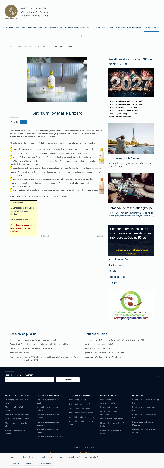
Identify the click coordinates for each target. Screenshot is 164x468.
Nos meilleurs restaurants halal (48, 401)
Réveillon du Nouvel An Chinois (15, 432)
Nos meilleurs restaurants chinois (48, 416)
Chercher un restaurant (15, 27)
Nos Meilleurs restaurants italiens (48, 409)
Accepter (15, 463)
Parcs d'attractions (134, 27)
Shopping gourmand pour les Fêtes (123, 113)
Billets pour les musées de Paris (143, 409)
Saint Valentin (115, 265)
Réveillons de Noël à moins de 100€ (123, 110)
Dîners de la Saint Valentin (111, 419)
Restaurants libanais (77, 400)
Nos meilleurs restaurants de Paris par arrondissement (33, 340)
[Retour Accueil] (11, 12)
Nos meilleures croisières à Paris (112, 425)
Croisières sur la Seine (54, 27)
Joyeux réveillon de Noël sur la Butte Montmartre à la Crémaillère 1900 (114, 340)
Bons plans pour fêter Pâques (17, 414)
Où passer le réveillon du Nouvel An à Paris (102, 357)
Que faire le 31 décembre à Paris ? (98, 344)
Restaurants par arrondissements (107, 401)
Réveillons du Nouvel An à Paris (16, 401)
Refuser (29, 463)
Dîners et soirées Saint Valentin (15, 409)
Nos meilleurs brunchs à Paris (81, 417)
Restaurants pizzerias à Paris (80, 404)
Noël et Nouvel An (118, 259)
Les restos (76, 448)
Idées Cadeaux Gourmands (119, 117)
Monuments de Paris (116, 27)
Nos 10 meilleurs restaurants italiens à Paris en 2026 (32, 348)
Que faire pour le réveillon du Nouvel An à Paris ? (104, 353)
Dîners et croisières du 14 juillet (16, 425)
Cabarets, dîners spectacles (77, 27)
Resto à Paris (89, 448)
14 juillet (113, 282)
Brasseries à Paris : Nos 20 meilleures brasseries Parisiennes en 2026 (39, 344)
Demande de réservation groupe (130, 208)
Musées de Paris (98, 27)
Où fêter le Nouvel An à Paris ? (97, 348)
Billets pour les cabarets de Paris (144, 416)
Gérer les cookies (44, 463)
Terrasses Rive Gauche (19, 353)
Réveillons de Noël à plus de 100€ (122, 107)
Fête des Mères (116, 276)
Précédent (45, 236)
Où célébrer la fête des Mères (18, 419)
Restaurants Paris (34, 27)
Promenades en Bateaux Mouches (142, 423)
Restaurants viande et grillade (81, 412)
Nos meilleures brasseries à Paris (80, 423)
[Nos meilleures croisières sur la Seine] (131, 138)
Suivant (100, 236)
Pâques (112, 270)
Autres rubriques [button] (151, 27)
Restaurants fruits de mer (79, 408)
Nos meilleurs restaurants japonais (48, 423)
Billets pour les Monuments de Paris (145, 401)
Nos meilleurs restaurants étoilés (143, 431)
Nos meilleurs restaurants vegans (48, 431)
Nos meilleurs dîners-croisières (109, 413)
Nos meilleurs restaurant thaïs (50, 436)
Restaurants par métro (110, 407)
